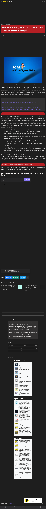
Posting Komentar (23, 314)
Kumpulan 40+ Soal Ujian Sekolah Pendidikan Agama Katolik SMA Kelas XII (19, 106)
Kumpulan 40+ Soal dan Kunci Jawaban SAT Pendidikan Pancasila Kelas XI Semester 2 (21, 109)
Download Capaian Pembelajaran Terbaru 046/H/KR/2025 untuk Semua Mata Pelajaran (23, 323)
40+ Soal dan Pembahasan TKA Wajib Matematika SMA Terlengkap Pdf (23, 332)
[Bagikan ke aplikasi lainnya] (27, 277)
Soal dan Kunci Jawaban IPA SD (9, 285)
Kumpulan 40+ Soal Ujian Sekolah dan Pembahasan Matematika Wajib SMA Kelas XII (21, 102)
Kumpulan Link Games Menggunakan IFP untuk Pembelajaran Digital (22, 327)
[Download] (27, 179)
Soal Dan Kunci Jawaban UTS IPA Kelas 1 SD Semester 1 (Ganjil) (31, 286)
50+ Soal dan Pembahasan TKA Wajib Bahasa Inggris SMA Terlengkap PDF (23, 335)
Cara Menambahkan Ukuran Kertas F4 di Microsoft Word (20, 336)
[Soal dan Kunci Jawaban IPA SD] (20, 287)
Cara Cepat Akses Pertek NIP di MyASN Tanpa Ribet (19, 329)
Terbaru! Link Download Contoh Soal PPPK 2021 (18, 324)
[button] (42, 2)
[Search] (44, 2)
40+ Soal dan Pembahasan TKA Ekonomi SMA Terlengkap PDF (21, 330)
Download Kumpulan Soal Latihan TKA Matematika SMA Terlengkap (22, 326)
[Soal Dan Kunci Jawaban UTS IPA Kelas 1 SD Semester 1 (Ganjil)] (42, 287)
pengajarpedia (17, 503)
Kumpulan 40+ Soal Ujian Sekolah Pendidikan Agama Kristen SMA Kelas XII (19, 104)
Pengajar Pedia (11, 503)
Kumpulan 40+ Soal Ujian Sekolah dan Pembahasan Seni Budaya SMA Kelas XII (20, 107)
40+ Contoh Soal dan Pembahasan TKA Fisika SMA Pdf (20, 164)
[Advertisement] (23, 13)
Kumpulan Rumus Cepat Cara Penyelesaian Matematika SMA (21, 114)
